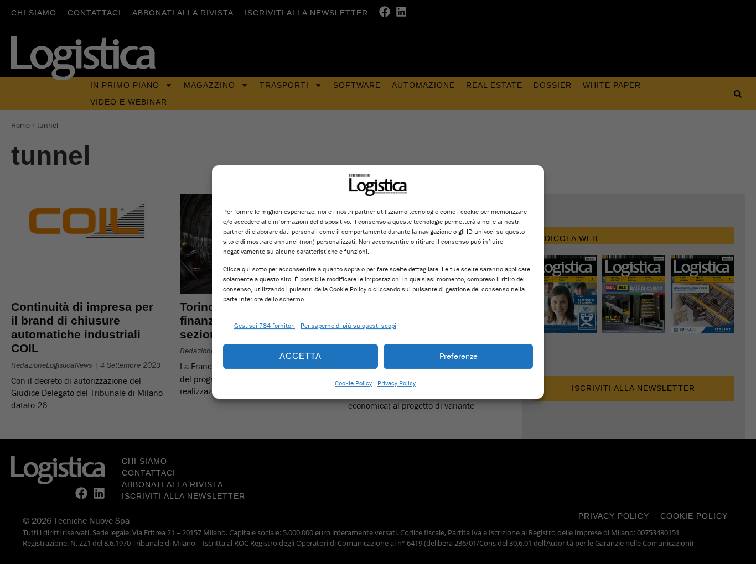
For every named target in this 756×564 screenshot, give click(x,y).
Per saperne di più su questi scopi (348, 325)
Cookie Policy (353, 383)
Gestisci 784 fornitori (264, 325)
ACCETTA (300, 356)
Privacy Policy (396, 383)
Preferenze (458, 356)
